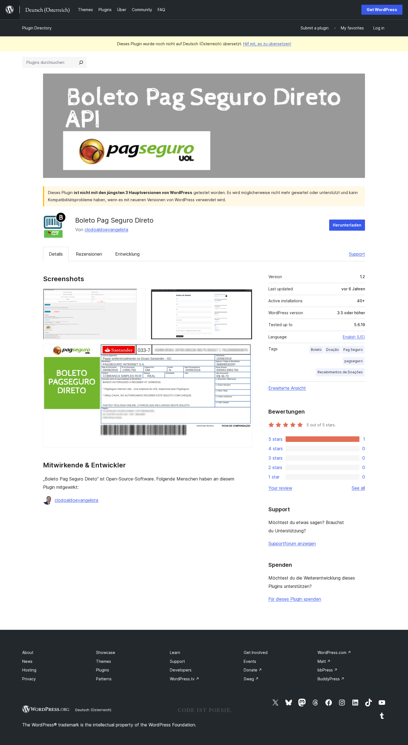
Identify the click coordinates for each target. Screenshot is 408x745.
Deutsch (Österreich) (93, 710)
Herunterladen (347, 225)
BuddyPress (331, 678)
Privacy (29, 678)
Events (250, 661)
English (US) (354, 336)
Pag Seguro (353, 350)
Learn (175, 652)
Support (357, 254)
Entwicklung (127, 254)
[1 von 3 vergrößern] (138, 296)
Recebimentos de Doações (340, 372)
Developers (181, 670)
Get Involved (256, 652)
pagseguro (353, 361)
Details (56, 254)
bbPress (328, 670)
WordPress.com (334, 652)
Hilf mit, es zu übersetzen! (267, 43)
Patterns (104, 678)
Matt (324, 661)
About (27, 652)
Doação (332, 350)
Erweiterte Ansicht (287, 388)
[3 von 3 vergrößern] (245, 351)
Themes (103, 661)
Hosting (29, 670)
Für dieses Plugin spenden (294, 599)
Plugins (102, 670)
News (27, 661)
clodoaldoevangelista (106, 229)
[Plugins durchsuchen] (81, 62)
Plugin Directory (37, 28)
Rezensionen (89, 254)
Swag (251, 678)
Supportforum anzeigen (292, 543)
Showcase (105, 652)
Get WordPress (382, 9)
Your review (280, 488)
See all (358, 488)
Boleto (316, 350)
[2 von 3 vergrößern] (245, 296)
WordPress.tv (184, 678)
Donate (253, 670)
